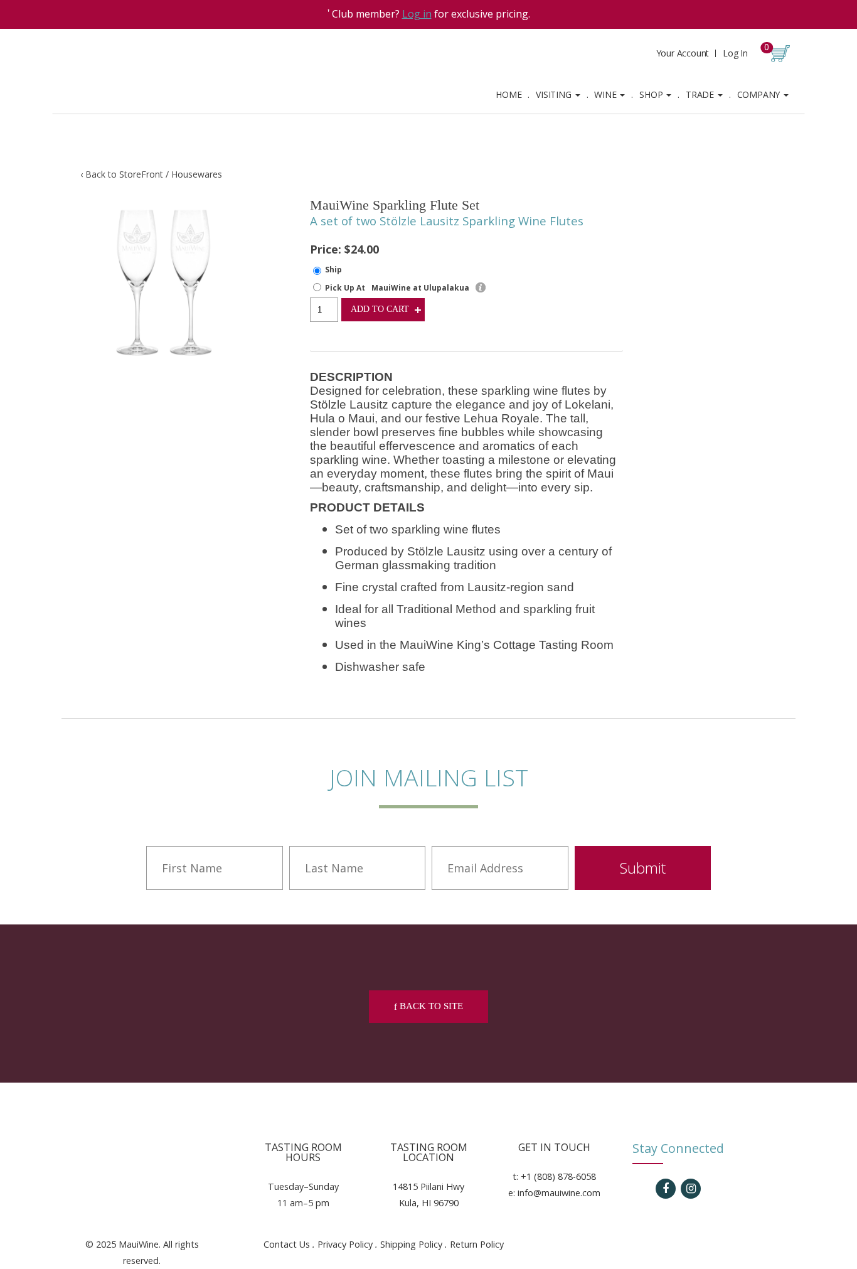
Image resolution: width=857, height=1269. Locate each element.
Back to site (430, 1006)
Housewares (196, 174)
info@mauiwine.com (559, 1193)
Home (508, 94)
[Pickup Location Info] (481, 287)
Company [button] (759, 94)
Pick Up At (345, 287)
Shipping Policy (411, 1244)
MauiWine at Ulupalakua (420, 287)
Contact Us (286, 1244)
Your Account (683, 53)
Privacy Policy (345, 1244)
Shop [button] (652, 94)
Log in (417, 14)
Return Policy (477, 1244)
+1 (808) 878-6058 (558, 1176)
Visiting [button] (554, 94)
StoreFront (141, 174)
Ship (333, 269)
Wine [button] (606, 94)
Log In (735, 53)
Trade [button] (701, 94)
